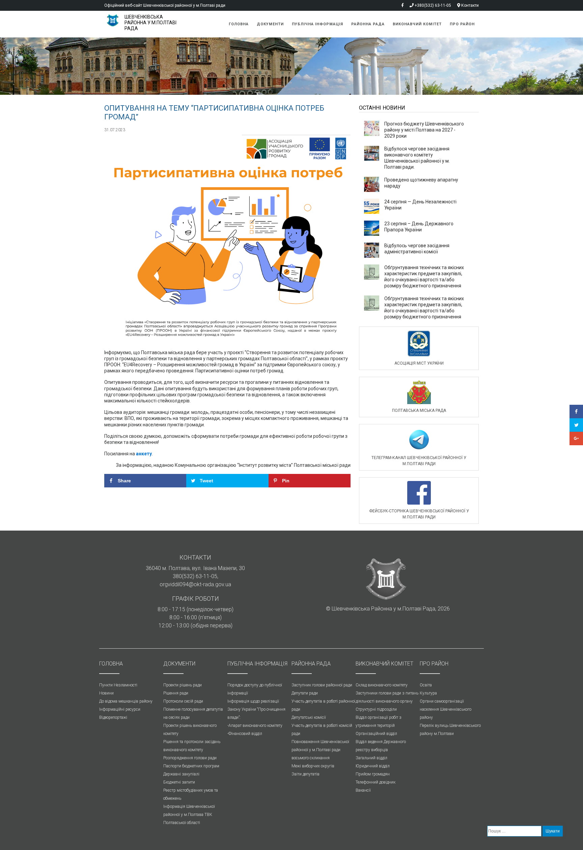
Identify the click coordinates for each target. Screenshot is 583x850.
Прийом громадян (373, 774)
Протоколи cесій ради (183, 701)
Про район (462, 24)
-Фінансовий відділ (244, 733)
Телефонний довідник (375, 782)
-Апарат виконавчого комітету (254, 725)
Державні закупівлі (181, 774)
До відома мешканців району (125, 701)
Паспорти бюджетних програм (191, 766)
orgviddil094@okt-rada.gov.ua (195, 584)
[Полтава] (114, 20)
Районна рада (368, 24)
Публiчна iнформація (317, 24)
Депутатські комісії (309, 717)
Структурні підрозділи (376, 709)
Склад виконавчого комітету (382, 685)
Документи (270, 24)
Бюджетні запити (179, 782)
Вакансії (363, 790)
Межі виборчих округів (313, 766)
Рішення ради (175, 693)
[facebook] (400, 5)
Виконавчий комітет (417, 24)
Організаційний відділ (376, 733)
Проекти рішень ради (182, 685)
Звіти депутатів (306, 774)
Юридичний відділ (373, 766)
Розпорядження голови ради (190, 758)
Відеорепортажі (113, 717)
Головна (239, 24)
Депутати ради (305, 693)
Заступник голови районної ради (322, 685)
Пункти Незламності (118, 685)
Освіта (426, 685)
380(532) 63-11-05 (195, 576)
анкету (144, 453)
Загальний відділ (371, 758)
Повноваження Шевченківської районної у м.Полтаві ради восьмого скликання (320, 749)
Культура (428, 693)
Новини (106, 693)
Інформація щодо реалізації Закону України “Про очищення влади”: (256, 709)
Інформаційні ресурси (119, 709)
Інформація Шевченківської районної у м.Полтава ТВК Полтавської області (189, 814)
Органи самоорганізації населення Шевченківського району (445, 709)
